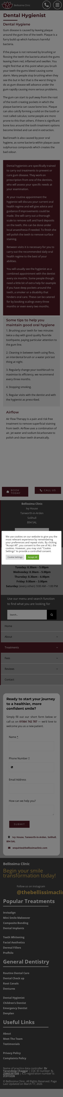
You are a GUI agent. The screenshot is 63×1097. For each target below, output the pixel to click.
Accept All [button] (32, 557)
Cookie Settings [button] (15, 557)
